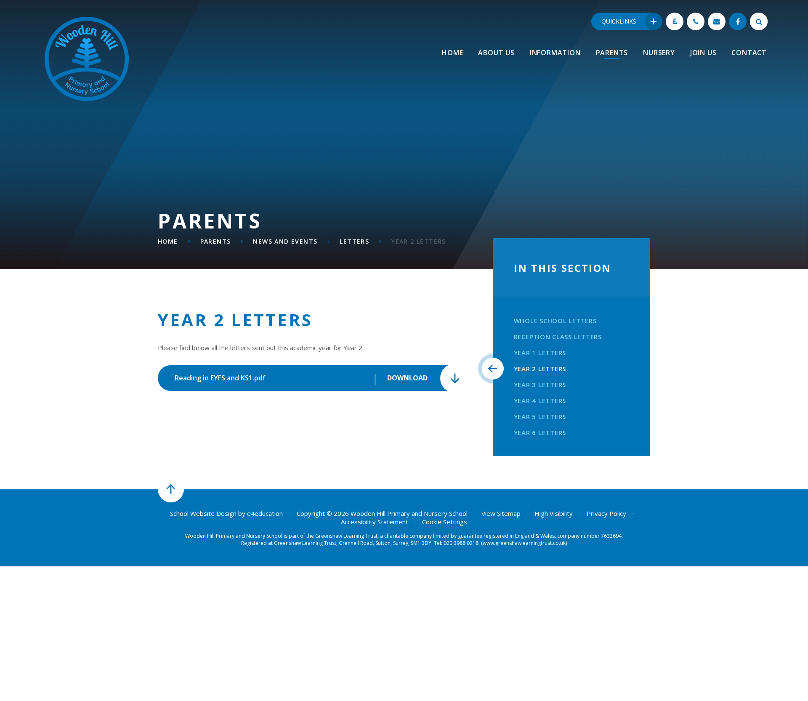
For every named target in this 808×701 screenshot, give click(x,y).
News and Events (285, 241)
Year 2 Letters (418, 241)
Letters (354, 241)
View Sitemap (501, 513)
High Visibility (553, 513)
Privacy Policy (606, 513)
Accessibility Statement (374, 522)
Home (168, 241)
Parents (215, 241)
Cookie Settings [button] (444, 522)
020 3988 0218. (462, 543)
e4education (265, 513)
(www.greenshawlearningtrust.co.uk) (523, 543)
